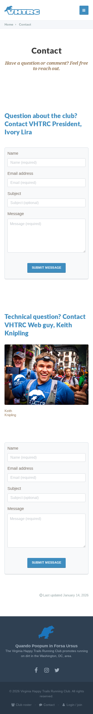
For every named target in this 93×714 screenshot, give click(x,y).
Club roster (23, 705)
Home (9, 24)
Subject (14, 193)
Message (15, 213)
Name (12, 153)
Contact (49, 705)
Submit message (46, 267)
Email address (20, 173)
